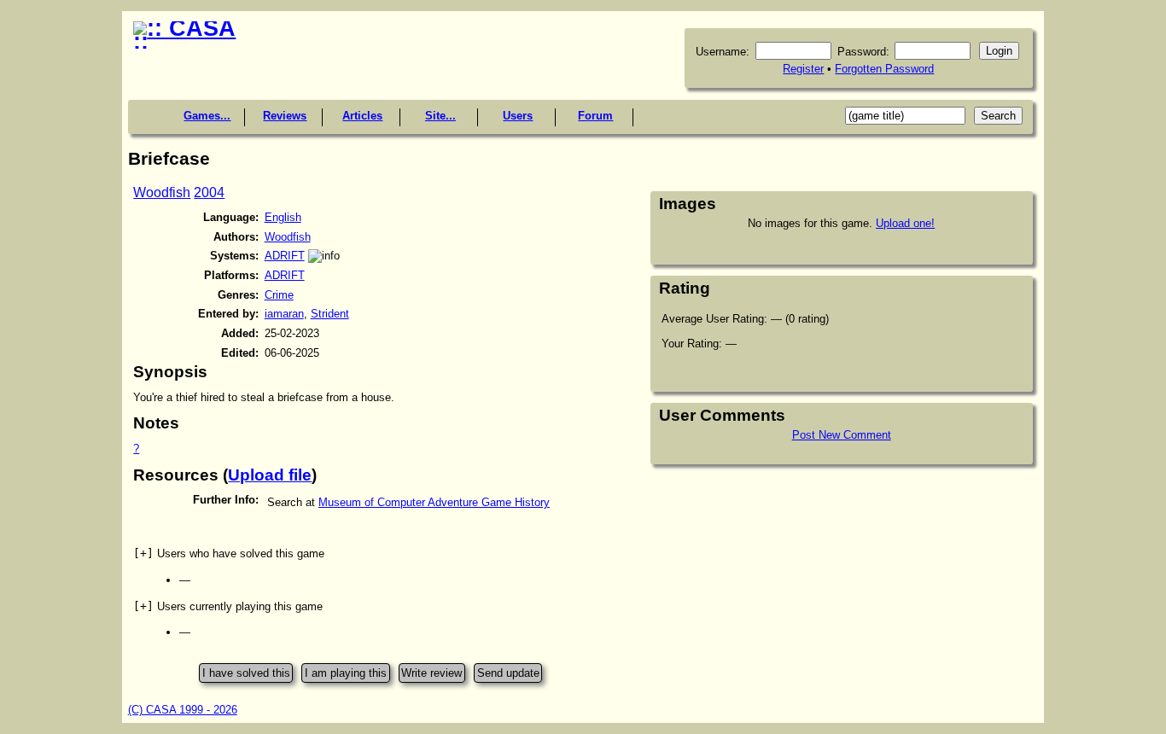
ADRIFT (285, 255)
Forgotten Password (884, 68)
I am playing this (346, 673)
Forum (595, 115)
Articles (362, 115)
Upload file (270, 475)
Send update (508, 673)
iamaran (284, 313)
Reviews (284, 115)
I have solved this (246, 673)
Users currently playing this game (228, 606)
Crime (279, 294)
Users (518, 115)
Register (803, 68)
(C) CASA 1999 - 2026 (182, 709)
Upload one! (905, 223)
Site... (440, 115)
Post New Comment (841, 434)
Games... (207, 115)
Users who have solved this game (228, 553)
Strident (330, 313)
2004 (209, 192)
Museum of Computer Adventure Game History (434, 502)
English (283, 217)
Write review (431, 673)
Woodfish (161, 192)
